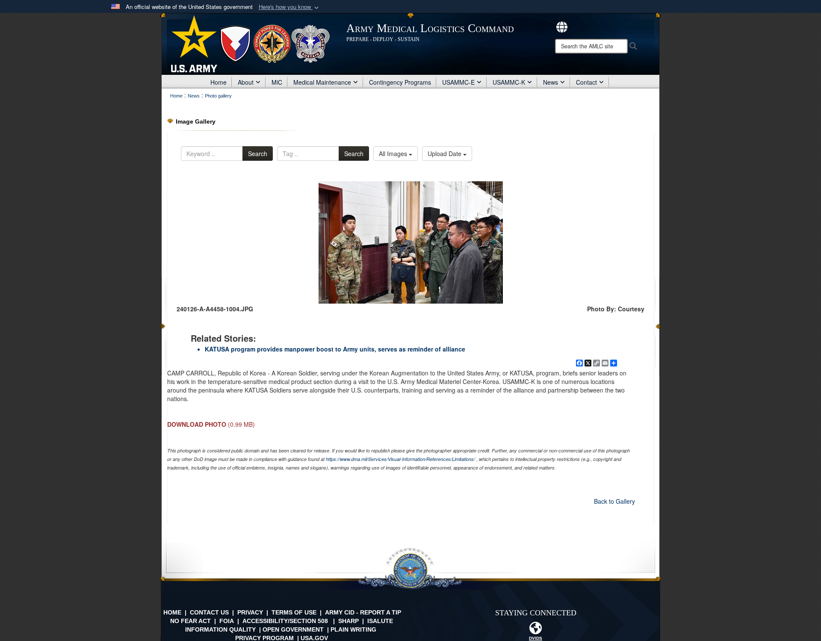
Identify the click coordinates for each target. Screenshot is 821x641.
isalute (380, 620)
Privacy (250, 612)
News (550, 82)
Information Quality (220, 629)
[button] (289, 7)
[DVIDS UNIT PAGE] (535, 630)
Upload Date (445, 153)
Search (257, 153)
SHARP (348, 620)
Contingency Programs (400, 82)
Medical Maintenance (322, 82)
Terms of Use (294, 612)
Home (218, 82)
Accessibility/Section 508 (285, 620)
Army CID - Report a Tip (363, 612)
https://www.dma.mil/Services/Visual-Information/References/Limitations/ (400, 459)
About (246, 82)
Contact (586, 82)
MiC (277, 82)
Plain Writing (353, 629)
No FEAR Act (190, 620)
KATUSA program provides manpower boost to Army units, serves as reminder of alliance (335, 349)
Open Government (293, 629)
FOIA (226, 620)
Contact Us (209, 612)
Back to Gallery (614, 501)
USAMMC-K (509, 82)
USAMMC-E (458, 82)
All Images (394, 153)
